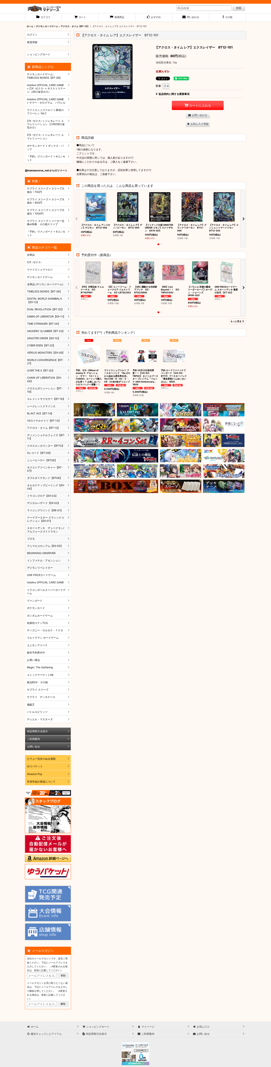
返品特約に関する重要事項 (174, 93)
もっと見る (236, 321)
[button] (227, 17)
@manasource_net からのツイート (46, 170)
